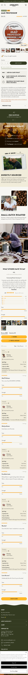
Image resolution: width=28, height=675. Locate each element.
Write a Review (17, 341)
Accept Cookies (14, 667)
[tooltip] (20, 277)
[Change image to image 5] (23, 50)
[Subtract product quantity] (2, 63)
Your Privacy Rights (14, 671)
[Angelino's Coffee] (14, 5)
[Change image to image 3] (13, 50)
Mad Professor (9, 356)
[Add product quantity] (7, 63)
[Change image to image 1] (3, 50)
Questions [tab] (12, 333)
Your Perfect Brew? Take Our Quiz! (8, 615)
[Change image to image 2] (8, 50)
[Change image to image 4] (18, 50)
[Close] (26, 652)
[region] (14, 662)
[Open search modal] (4, 4)
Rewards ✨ (3, 617)
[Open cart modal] (25, 4)
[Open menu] (1, 4)
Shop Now (23, 1)
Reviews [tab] (4, 333)
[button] (20, 16)
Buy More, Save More (5, 612)
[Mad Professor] (14, 33)
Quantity (3, 60)
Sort (15, 346)
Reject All (14, 663)
